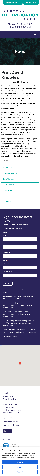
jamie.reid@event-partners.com (21, 299)
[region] (20, 461)
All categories (8, 168)
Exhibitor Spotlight (10, 173)
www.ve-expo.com (10, 336)
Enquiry (7, 431)
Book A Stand (31, 2)
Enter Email (6, 264)
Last (4, 243)
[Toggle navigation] (35, 34)
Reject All (20, 472)
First (4, 235)
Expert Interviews (9, 179)
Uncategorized (8, 201)
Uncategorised (8, 196)
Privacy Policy (8, 396)
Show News (7, 190)
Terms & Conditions (10, 399)
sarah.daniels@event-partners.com (22, 332)
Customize (20, 467)
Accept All (20, 462)
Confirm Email (7, 272)
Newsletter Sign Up (12, 2)
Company (7, 252)
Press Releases (8, 184)
